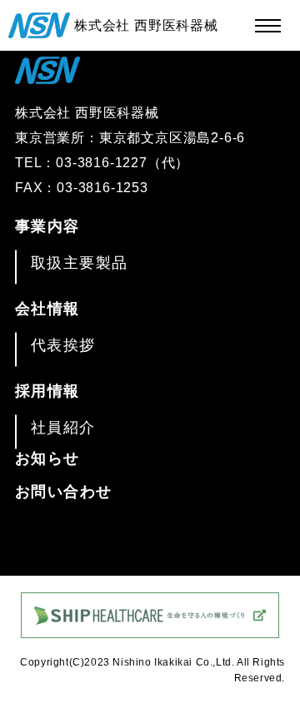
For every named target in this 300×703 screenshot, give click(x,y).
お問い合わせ (63, 491)
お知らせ (47, 458)
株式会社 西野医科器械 (146, 25)
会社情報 (47, 308)
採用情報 (47, 391)
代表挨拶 (63, 345)
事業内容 (47, 226)
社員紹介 (63, 427)
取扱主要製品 (79, 263)
